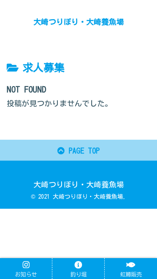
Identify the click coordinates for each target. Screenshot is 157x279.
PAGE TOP (82, 150)
